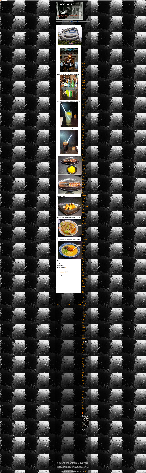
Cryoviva (83, 115)
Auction (83, 71)
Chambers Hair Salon (84, 99)
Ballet (82, 74)
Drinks (83, 127)
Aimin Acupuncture (84, 64)
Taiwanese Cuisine (84, 295)
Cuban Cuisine (83, 116)
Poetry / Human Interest (79, 21)
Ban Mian (83, 75)
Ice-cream (83, 179)
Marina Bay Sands (84, 217)
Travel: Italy (83, 311)
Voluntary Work (83, 327)
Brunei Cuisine (83, 88)
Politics (83, 256)
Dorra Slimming (83, 123)
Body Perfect (83, 83)
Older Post (79, 304)
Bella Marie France (84, 79)
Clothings (83, 108)
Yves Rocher (83, 339)
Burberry (83, 90)
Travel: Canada (83, 306)
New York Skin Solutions (84, 239)
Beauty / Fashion (72, 21)
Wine (82, 333)
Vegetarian (83, 325)
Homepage (58, 21)
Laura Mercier (83, 198)
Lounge (83, 209)
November (83, 358)
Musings (83, 234)
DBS (82, 118)
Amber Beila (83, 66)
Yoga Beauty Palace (84, 335)
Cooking (83, 112)
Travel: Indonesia (84, 310)
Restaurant (67, 272)
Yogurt (82, 336)
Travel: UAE (83, 317)
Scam (82, 269)
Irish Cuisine (83, 184)
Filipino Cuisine (83, 149)
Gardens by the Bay (84, 156)
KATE (82, 192)
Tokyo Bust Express (84, 303)
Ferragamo (83, 148)
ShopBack (83, 275)
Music (82, 233)
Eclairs (83, 129)
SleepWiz (83, 283)
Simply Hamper (83, 277)
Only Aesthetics (83, 245)
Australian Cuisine (84, 72)
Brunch (83, 87)
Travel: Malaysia (83, 313)
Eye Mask (83, 138)
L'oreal (83, 196)
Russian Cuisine (83, 267)
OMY (82, 244)
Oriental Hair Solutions (84, 247)
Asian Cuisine (59, 272)
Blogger (85, 471)
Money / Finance (83, 226)
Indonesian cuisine (84, 181)
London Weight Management (85, 206)
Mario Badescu (83, 218)
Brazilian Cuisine (83, 85)
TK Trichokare (83, 302)
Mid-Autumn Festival (84, 223)
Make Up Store (83, 212)
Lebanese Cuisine (84, 200)
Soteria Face (83, 286)
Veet (82, 324)
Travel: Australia (83, 305)
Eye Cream (83, 137)
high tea (83, 171)
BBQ (82, 76)
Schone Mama (83, 270)
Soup (82, 288)
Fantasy (83, 145)
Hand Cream (83, 167)
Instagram (83, 182)
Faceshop (83, 143)
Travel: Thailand (83, 316)
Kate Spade (83, 193)
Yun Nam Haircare (84, 338)
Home (69, 304)
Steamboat (83, 291)
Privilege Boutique (84, 259)
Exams (83, 134)
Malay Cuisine (83, 214)
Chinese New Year (84, 102)
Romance (83, 266)
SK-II (82, 280)
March (82, 345)
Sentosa (83, 272)
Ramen (65, 272)
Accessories (83, 63)
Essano (83, 132)
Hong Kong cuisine (84, 173)
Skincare (83, 281)
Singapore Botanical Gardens (85, 278)
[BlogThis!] (65, 271)
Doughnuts (83, 124)
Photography (83, 250)
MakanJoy (83, 211)
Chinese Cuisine (83, 101)
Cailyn (82, 94)
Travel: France (83, 308)
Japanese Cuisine (63, 272)
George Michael (83, 157)
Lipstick (83, 204)
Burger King (83, 91)
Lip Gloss (83, 203)
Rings (82, 264)
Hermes (83, 170)
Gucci (82, 162)
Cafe (82, 93)
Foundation (83, 151)
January (83, 364)
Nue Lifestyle (83, 242)
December (83, 399)
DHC (82, 121)
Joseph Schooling (84, 189)
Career (83, 97)
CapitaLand (83, 96)
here (65, 267)
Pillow (82, 253)
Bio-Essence (83, 80)
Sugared (83, 292)
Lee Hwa (83, 201)
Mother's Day (83, 229)
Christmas (83, 105)
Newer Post (58, 304)
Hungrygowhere (83, 178)
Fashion (83, 146)
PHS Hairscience (83, 251)
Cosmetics (83, 113)
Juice (82, 190)
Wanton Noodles (83, 328)
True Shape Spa (83, 319)
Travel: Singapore (84, 314)
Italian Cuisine (83, 185)
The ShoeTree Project (84, 300)
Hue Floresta (83, 176)
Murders (83, 231)
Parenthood (83, 248)
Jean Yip (83, 187)
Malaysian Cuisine (84, 215)
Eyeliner (83, 140)
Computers (83, 110)
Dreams (83, 126)
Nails (82, 236)
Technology (83, 297)
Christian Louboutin (84, 104)
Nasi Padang (83, 237)
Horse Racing (83, 174)
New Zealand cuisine (84, 240)
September (83, 366)
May (82, 369)
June (82, 353)
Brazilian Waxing (83, 86)
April (82, 344)
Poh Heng (83, 255)
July (82, 352)
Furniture (83, 154)
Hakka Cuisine (83, 165)
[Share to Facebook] (67, 271)
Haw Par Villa (83, 168)
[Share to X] (66, 271)
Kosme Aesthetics (84, 195)
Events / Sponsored (85, 21)
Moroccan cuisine (84, 228)
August (83, 347)
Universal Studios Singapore (85, 321)
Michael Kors (83, 222)
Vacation (83, 322)
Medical (83, 220)
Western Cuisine (83, 330)
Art (82, 68)
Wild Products (83, 332)
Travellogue (67, 21)
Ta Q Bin (83, 294)
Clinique (83, 107)
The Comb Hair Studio (84, 299)
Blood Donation (83, 82)
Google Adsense (83, 160)
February (83, 342)
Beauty (83, 77)
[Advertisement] (69, 298)
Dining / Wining (63, 21)
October (83, 350)
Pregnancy (83, 258)
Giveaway (83, 159)
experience (83, 135)
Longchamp (83, 207)
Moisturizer (83, 225)
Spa (82, 289)
